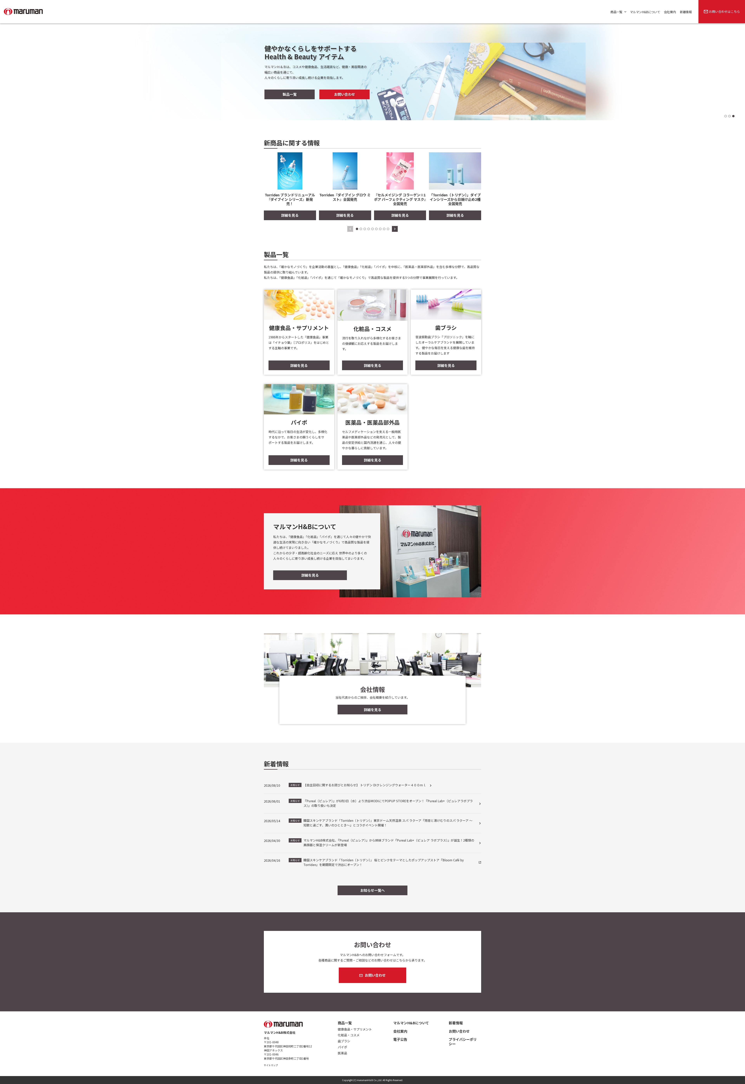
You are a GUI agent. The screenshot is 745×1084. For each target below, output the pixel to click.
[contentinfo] (372, 1047)
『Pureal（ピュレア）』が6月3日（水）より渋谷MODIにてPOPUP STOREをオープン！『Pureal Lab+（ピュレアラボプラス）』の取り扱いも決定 (381, 803)
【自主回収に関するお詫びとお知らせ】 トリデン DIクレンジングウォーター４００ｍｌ (358, 785)
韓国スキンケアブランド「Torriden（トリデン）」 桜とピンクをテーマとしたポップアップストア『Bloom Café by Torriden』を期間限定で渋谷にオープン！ (377, 862)
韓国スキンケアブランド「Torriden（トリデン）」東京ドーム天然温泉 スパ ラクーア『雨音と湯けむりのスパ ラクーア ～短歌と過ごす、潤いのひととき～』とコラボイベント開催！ (381, 822)
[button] (725, 116)
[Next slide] (395, 229)
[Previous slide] (350, 229)
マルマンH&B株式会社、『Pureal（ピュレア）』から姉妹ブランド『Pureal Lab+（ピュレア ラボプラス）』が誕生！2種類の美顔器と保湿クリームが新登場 (382, 842)
